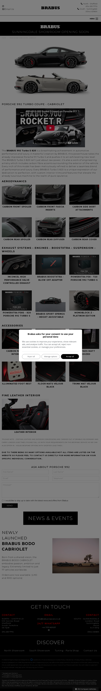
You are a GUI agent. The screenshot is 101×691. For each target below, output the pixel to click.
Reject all (31, 356)
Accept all (70, 356)
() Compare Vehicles (86, 689)
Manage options (50, 356)
